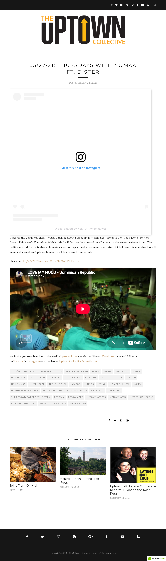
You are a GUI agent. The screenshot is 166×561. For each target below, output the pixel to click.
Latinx (102, 384)
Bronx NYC (121, 371)
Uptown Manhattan (23, 403)
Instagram (33, 361)
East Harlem (37, 378)
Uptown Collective (141, 397)
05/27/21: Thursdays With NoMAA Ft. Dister (51, 261)
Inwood (75, 384)
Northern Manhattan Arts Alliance (65, 390)
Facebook (108, 356)
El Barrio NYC (73, 378)
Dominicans (18, 378)
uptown (59, 397)
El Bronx (90, 378)
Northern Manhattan (24, 390)
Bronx (107, 371)
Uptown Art (75, 397)
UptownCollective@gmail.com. (78, 361)
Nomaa (138, 384)
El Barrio (55, 378)
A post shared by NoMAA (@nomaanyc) (80, 228)
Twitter (18, 361)
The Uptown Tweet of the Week (30, 397)
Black (95, 371)
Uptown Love (68, 356)
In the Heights (57, 384)
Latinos (89, 384)
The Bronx (114, 390)
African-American (77, 371)
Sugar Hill (97, 390)
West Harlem (78, 403)
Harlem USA (18, 384)
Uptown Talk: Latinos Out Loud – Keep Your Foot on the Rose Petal (133, 490)
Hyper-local (36, 384)
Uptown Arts (118, 397)
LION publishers (120, 384)
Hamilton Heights (111, 378)
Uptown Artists (96, 397)
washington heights (53, 403)
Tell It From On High (24, 485)
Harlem (131, 378)
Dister (136, 371)
